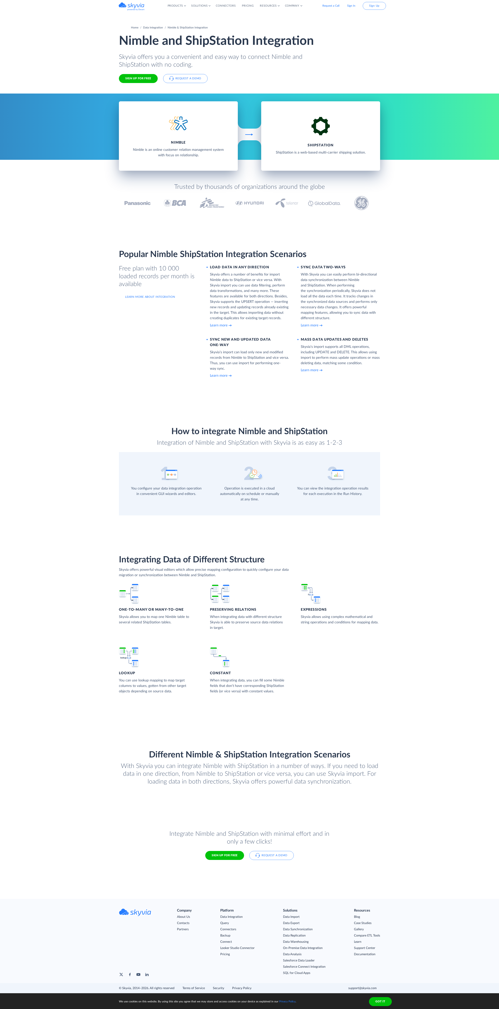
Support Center (364, 948)
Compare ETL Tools (367, 935)
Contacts (183, 923)
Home (134, 27)
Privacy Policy (241, 988)
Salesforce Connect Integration (304, 966)
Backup (225, 935)
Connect (226, 941)
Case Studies (363, 923)
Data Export (291, 923)
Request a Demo (188, 78)
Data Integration (153, 27)
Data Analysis (292, 954)
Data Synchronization (298, 929)
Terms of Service (193, 988)
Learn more (219, 325)
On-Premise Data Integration (303, 948)
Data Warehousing (296, 941)
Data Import (291, 916)
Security (218, 988)
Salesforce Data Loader (299, 960)
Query (224, 923)
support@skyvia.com (362, 988)
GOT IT (380, 1001)
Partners (183, 929)
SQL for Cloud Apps (296, 973)
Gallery (359, 929)
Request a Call (330, 5)
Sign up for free (225, 855)
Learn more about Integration (150, 297)
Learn (357, 941)
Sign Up (374, 5)
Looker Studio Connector (237, 948)
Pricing (225, 954)
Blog (357, 916)
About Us (183, 916)
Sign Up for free (138, 78)
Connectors (228, 929)
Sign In (351, 5)
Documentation (364, 954)
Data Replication (294, 935)
